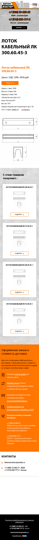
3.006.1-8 (15, 110)
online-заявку (20, 374)
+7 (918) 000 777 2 (11, 470)
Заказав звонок (13, 383)
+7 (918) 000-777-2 (13, 436)
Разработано (17, 536)
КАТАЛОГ (19, 27)
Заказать (9, 83)
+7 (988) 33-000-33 (13, 423)
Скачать (26, 110)
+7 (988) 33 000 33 (11, 468)
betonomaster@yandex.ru (17, 401)
